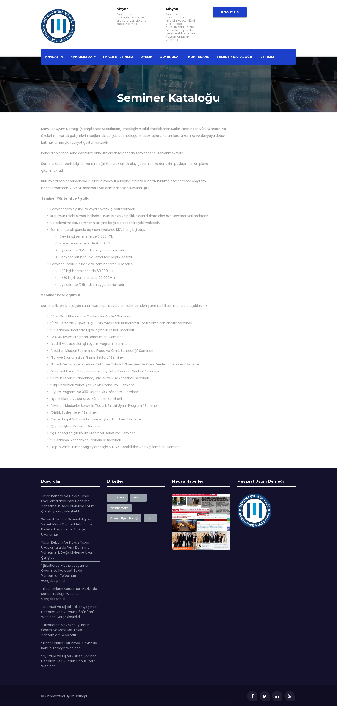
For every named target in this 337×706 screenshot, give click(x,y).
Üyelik (146, 56)
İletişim (267, 56)
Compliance (117, 497)
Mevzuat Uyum (119, 508)
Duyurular (170, 56)
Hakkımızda (82, 56)
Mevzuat (138, 497)
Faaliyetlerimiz (118, 56)
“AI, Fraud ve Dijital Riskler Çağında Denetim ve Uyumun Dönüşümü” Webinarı (69, 661)
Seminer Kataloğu (234, 56)
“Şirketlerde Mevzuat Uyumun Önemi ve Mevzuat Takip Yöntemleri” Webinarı (65, 630)
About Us (230, 12)
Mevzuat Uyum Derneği (124, 518)
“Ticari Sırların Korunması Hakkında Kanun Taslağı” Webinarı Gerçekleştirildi (69, 593)
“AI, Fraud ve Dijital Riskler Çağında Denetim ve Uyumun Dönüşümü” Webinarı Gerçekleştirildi (69, 611)
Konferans (199, 56)
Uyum (150, 518)
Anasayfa (54, 56)
